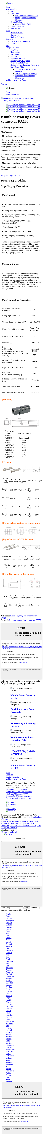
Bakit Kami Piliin (17, 67)
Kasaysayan (15, 52)
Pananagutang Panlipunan (20, 61)
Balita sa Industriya (18, 37)
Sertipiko (14, 56)
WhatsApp (10, 834)
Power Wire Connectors (10, 821)
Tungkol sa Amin (12, 48)
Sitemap (5, 819)
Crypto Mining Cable (23, 24)
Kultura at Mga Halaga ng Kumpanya (25, 65)
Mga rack (18, 20)
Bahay (8, 7)
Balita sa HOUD (17, 33)
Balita (8, 31)
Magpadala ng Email (9, 832)
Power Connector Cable (29, 821)
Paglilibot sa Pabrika (18, 59)
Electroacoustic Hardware (20, 41)
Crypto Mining (16, 22)
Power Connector (17, 26)
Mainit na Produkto (34, 817)
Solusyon (9, 39)
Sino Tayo (14, 50)
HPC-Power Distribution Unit (26, 16)
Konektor (14, 43)
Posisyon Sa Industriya (19, 63)
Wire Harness (16, 28)
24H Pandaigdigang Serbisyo (26, 74)
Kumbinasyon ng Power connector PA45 (22, 738)
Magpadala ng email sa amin (11, 175)
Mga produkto (11, 9)
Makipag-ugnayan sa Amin (16, 80)
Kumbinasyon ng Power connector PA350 (25, 620)
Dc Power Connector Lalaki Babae (23, 826)
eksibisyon (15, 35)
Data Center (15, 13)
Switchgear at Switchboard (25, 18)
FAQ (8, 46)
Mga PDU (14, 11)
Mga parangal (16, 54)
